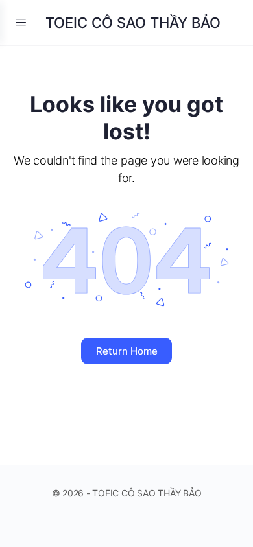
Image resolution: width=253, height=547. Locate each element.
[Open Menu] (21, 22)
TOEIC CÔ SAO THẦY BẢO (133, 22)
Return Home (127, 351)
